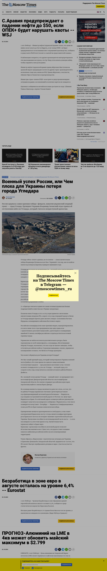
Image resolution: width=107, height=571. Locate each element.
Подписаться (53, 295)
